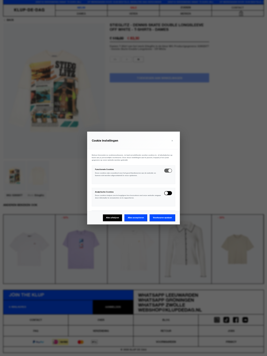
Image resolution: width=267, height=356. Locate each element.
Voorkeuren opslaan (162, 218)
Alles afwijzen (112, 218)
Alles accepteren (136, 218)
